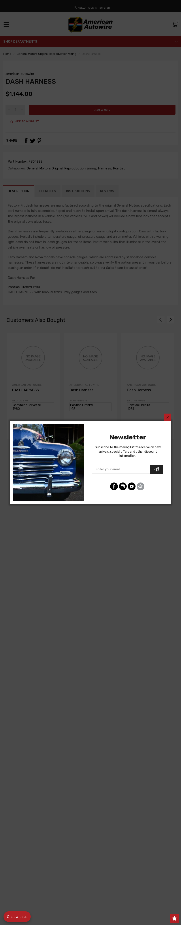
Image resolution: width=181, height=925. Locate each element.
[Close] (167, 417)
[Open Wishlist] (174, 918)
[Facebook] (114, 486)
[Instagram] (123, 486)
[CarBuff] (140, 486)
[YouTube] (132, 486)
